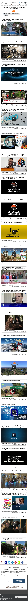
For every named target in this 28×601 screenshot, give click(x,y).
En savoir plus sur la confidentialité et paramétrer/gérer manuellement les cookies (14, 587)
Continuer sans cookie (19, 581)
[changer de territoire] (19, 3)
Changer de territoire (23, 4)
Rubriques (6, 15)
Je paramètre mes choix (21, 597)
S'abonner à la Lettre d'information (14, 592)
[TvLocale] (13, 2)
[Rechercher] (22, 3)
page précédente (23, 10)
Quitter (7, 581)
